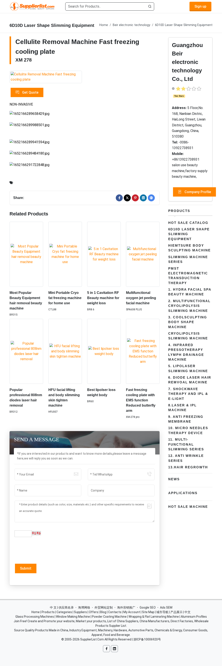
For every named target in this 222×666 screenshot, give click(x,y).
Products (179, 211)
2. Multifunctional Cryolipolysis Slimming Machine (189, 306)
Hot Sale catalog (188, 223)
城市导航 (162, 612)
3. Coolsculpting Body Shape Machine (187, 322)
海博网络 (84, 607)
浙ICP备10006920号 (147, 639)
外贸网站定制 (104, 607)
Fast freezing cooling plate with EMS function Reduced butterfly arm (140, 400)
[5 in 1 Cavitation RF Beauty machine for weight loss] (104, 254)
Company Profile (197, 192)
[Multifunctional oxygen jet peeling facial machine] (142, 254)
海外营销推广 (126, 607)
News (174, 479)
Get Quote (29, 92)
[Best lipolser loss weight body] (104, 351)
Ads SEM (166, 607)
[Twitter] (127, 197)
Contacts (114, 612)
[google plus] (151, 197)
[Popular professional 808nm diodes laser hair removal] (26, 351)
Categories (64, 612)
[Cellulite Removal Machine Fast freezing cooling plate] (46, 77)
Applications (183, 493)
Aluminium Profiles (194, 616)
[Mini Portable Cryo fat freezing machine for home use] (65, 254)
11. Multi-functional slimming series (186, 444)
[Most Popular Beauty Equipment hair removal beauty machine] (26, 254)
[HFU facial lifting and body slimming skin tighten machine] (65, 351)
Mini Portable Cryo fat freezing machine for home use (65, 298)
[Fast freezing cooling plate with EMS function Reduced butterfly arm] (142, 351)
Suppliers (80, 612)
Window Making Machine (73, 616)
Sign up (200, 6)
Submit (25, 568)
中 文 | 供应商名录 (62, 607)
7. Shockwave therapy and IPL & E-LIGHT (188, 394)
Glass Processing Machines (34, 616)
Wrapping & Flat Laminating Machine (154, 616)
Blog (103, 612)
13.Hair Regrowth (188, 467)
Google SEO (148, 607)
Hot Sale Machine (188, 506)
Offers (93, 612)
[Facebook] (119, 197)
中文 (187, 612)
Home (103, 25)
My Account (131, 612)
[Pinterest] (135, 197)
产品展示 (176, 612)
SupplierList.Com (92, 639)
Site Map (148, 612)
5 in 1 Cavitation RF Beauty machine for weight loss (103, 298)
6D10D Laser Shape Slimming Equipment (183, 25)
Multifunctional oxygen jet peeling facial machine (141, 298)
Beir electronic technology (131, 25)
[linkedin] (143, 197)
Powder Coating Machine (109, 616)
